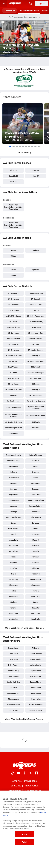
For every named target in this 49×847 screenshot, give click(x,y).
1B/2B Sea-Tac (13, 344)
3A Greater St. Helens (13, 389)
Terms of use (14, 790)
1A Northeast (13, 305)
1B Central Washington (35, 316)
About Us (17, 781)
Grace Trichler (35, 676)
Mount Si (35, 540)
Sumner (36, 602)
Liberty (35, 528)
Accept (24, 834)
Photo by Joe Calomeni (11, 52)
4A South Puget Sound (13, 428)
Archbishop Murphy (13, 455)
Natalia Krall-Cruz (13, 682)
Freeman (35, 489)
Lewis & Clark (13, 528)
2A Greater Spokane (35, 350)
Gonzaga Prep (13, 500)
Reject (24, 842)
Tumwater (35, 608)
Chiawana (35, 472)
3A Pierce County (35, 395)
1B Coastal (13, 322)
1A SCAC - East (35, 305)
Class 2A (36, 170)
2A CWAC (35, 344)
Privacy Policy (31, 785)
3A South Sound (13, 401)
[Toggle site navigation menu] (3, 3)
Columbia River (13, 477)
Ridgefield (13, 568)
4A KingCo (36, 422)
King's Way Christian (13, 517)
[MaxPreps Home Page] (10, 17)
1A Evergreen (13, 299)
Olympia (36, 551)
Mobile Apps (30, 781)
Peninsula (35, 557)
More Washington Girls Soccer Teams (23, 627)
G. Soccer (8, 10)
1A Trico (36, 310)
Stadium (13, 602)
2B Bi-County (36, 367)
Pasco (13, 557)
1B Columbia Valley (36, 322)
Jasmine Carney (13, 671)
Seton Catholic (35, 579)
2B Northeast (13, 384)
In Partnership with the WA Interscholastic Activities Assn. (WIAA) (24, 70)
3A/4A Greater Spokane (36, 401)
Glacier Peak (36, 495)
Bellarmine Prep (13, 460)
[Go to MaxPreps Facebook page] (36, 773)
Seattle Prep (13, 579)
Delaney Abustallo (13, 704)
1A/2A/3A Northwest (13, 316)
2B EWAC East (13, 378)
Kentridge (13, 512)
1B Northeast (36, 327)
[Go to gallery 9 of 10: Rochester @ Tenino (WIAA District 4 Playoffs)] (35, 146)
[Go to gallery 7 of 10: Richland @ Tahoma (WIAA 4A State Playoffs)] (29, 146)
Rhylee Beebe (35, 671)
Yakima (13, 256)
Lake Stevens (36, 517)
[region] (24, 819)
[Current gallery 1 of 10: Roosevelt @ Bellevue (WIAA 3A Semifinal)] (10, 146)
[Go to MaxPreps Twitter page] (30, 773)
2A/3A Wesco (13, 367)
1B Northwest (13, 333)
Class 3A (36, 176)
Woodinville (35, 619)
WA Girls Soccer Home (29, 10)
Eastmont (13, 483)
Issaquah (13, 506)
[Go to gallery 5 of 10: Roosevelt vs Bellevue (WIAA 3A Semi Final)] (23, 146)
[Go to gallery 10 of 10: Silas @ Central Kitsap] (39, 146)
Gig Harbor (13, 495)
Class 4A (13, 181)
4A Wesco (35, 428)
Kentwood (35, 512)
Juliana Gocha (35, 665)
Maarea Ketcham (13, 693)
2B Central (13, 372)
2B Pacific (35, 384)
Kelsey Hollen (35, 699)
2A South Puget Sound (35, 361)
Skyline (13, 591)
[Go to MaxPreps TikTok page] (12, 773)
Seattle (13, 250)
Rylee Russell (13, 665)
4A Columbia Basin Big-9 (35, 415)
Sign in (42, 3)
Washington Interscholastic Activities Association (13, 207)
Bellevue (35, 460)
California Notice (33, 790)
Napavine (35, 545)
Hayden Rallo (36, 687)
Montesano (35, 534)
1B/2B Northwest (35, 338)
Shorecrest (13, 585)
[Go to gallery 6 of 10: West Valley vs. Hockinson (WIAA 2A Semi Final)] (26, 146)
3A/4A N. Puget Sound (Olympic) (13, 415)
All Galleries (24, 152)
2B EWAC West (35, 378)
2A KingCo (36, 355)
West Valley (35, 613)
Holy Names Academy (35, 500)
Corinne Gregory (36, 710)
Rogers (13, 574)
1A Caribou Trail (13, 293)
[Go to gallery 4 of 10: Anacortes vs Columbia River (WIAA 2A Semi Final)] (20, 146)
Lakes (13, 523)
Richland (35, 562)
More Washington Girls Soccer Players (24, 718)
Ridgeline (35, 568)
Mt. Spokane (13, 545)
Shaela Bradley (35, 659)
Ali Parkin (35, 648)
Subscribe (16, 785)
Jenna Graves (35, 693)
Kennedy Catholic (35, 506)
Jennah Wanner (36, 654)
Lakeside (35, 523)
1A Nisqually (35, 299)
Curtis (35, 477)
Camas (35, 466)
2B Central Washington (35, 372)
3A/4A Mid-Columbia (13, 407)
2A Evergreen (13, 350)
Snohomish (13, 596)
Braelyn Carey (13, 648)
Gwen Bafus (13, 654)
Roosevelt (35, 574)
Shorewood (35, 585)
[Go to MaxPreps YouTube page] (18, 773)
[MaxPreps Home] (15, 3)
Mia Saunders (13, 699)
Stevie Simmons (13, 676)
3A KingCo (36, 389)
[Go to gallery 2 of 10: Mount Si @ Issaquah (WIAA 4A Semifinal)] (14, 146)
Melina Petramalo (35, 704)
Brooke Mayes (35, 682)
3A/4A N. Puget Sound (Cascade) (35, 407)
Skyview (36, 591)
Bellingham (13, 466)
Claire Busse (13, 659)
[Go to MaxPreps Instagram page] (24, 773)
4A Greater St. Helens (13, 422)
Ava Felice (13, 687)
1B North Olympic (13, 327)
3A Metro (13, 395)
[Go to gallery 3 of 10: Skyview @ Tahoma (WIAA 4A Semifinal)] (17, 146)
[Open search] (30, 3)
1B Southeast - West (13, 338)
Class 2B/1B (13, 176)
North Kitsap (13, 551)
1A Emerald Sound (36, 293)
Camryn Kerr (13, 710)
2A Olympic (13, 361)
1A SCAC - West (13, 310)
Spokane (35, 250)
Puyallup (13, 562)
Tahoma (13, 608)
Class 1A (13, 170)
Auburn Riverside (35, 455)
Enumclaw (13, 489)
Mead (13, 534)
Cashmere (13, 472)
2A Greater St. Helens (13, 355)
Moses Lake (13, 540)
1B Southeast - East (35, 333)
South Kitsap (35, 596)
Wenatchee (13, 613)
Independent (13, 433)
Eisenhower (35, 483)
